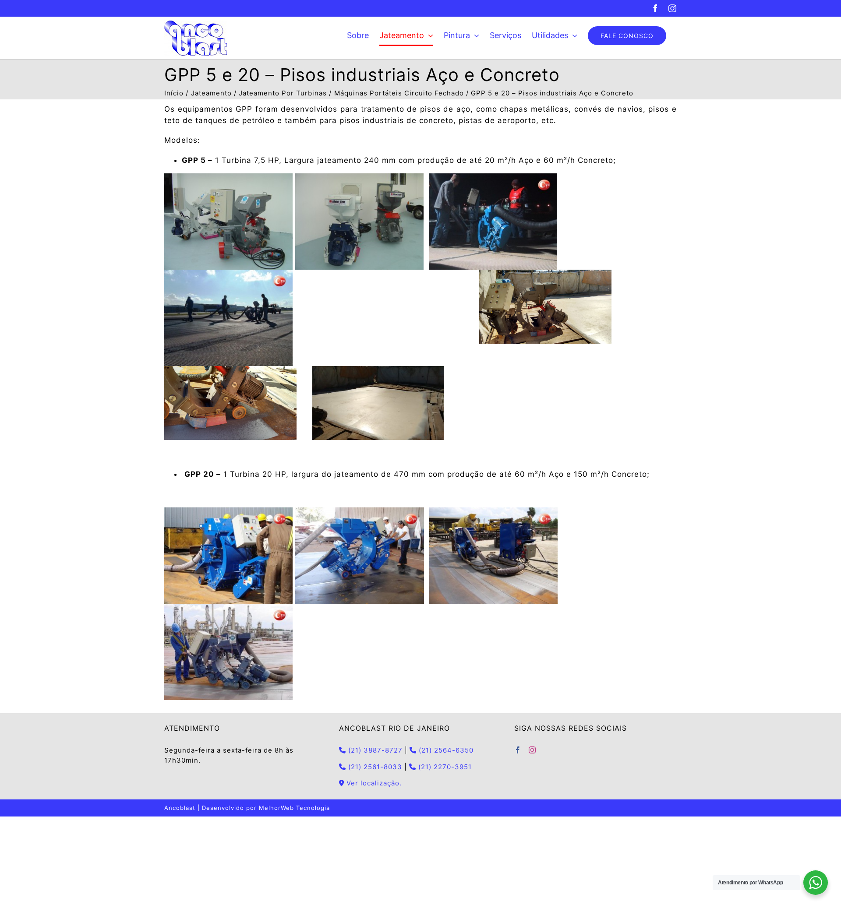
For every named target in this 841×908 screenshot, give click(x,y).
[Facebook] (518, 749)
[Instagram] (532, 749)
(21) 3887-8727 (374, 750)
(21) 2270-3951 (444, 767)
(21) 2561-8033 (374, 767)
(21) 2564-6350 (445, 750)
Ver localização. (373, 783)
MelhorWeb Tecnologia (294, 807)
